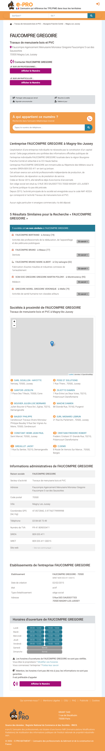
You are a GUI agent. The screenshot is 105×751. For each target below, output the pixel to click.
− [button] (14, 325)
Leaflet (71, 374)
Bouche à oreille (63, 98)
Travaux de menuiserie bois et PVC (27, 24)
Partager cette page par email (26, 98)
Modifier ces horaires (48, 662)
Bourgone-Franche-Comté (53, 24)
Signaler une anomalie (23, 101)
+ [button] (14, 321)
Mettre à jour (62, 101)
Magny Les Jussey (72, 24)
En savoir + (83, 241)
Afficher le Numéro (30, 70)
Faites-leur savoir (50, 665)
